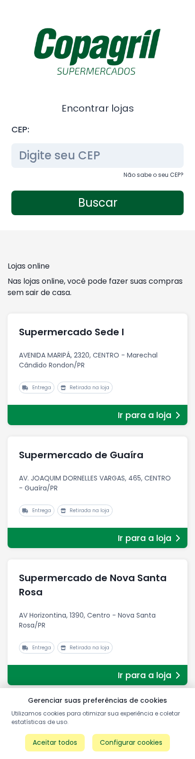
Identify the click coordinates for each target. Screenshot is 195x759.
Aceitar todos (55, 742)
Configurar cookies (131, 742)
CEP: (20, 129)
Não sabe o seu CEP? (154, 175)
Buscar (97, 202)
